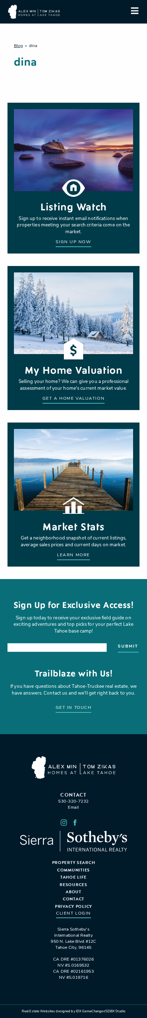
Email (73, 807)
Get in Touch (74, 708)
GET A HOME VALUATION (73, 399)
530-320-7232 (73, 801)
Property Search (73, 862)
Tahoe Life (73, 877)
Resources (73, 884)
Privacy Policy (73, 906)
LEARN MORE (73, 555)
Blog (18, 46)
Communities (73, 870)
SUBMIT (128, 646)
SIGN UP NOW (73, 242)
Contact (73, 898)
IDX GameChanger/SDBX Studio (100, 1011)
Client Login (73, 913)
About (73, 891)
